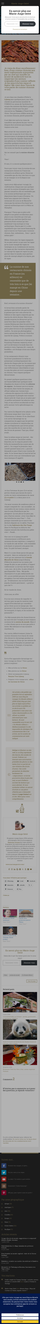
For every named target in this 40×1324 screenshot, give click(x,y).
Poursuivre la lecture (20, 29)
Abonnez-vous (27, 24)
